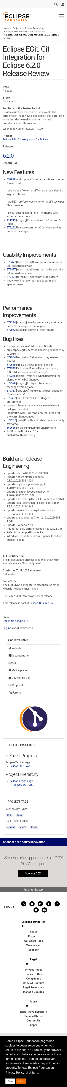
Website (16, 648)
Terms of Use (33, 974)
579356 (11, 375)
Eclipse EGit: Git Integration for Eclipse (25, 31)
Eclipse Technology (35, 28)
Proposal (17, 685)
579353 (11, 390)
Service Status (33, 1016)
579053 (11, 329)
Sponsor (33, 949)
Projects (17, 28)
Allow (21, 1081)
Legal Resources (33, 987)
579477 (11, 262)
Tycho (34, 827)
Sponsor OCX (33, 873)
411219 (11, 220)
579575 (11, 368)
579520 (11, 383)
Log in (6, 628)
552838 (11, 179)
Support (33, 1025)
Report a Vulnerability (33, 1011)
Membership (33, 945)
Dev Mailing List (20, 677)
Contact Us (33, 1020)
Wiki (13, 663)
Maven (23, 827)
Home (6, 28)
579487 (11, 398)
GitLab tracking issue (15, 621)
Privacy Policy (33, 969)
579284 (11, 322)
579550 (11, 364)
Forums (17, 692)
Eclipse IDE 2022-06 (41, 603)
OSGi (9, 815)
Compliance (33, 978)
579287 (11, 420)
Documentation (20, 655)
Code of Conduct (33, 983)
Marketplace (19, 670)
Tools (20, 815)
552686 (11, 427)
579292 (11, 227)
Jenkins (11, 827)
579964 (11, 357)
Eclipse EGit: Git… (24, 784)
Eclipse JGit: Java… (21, 766)
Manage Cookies (33, 991)
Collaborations (33, 940)
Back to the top (33, 889)
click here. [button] (32, 1072)
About (33, 931)
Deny (10, 1081)
